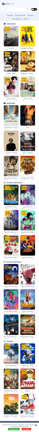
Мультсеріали (20, 15)
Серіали (10, 15)
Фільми (30, 15)
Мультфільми (16, 19)
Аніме (26, 19)
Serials (10, 4)
